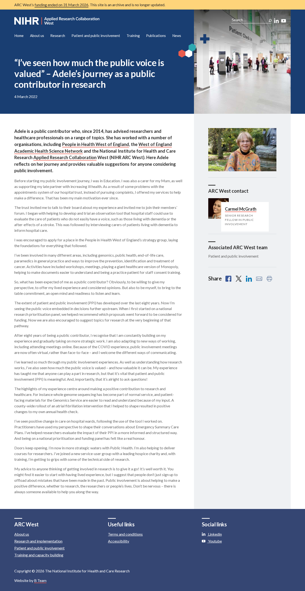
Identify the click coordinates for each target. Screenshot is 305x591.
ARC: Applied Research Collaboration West (57, 21)
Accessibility (118, 541)
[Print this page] (269, 279)
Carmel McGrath (240, 209)
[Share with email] (259, 279)
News (176, 35)
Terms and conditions (125, 534)
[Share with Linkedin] (249, 279)
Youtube (214, 541)
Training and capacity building (38, 555)
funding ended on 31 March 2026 (61, 4)
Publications (156, 35)
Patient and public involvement (95, 35)
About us (37, 35)
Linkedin (214, 534)
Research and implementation (38, 541)
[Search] (270, 20)
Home (19, 35)
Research (57, 35)
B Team (40, 580)
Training (133, 35)
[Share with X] (239, 279)
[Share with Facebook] (228, 279)
